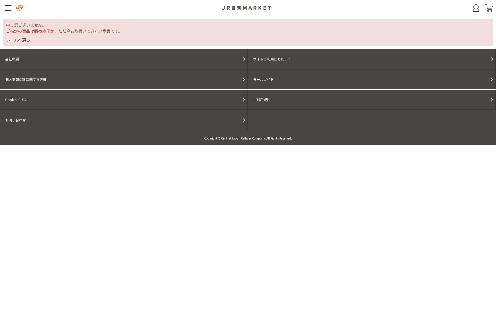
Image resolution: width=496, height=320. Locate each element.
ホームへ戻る (18, 40)
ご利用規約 (261, 99)
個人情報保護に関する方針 (25, 79)
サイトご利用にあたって (272, 58)
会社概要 (12, 58)
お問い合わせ (15, 119)
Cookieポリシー (17, 99)
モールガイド (263, 79)
